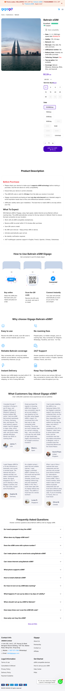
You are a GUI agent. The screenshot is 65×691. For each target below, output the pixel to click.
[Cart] (59, 9)
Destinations (9, 14)
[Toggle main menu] (62, 9)
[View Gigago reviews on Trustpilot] (53, 24)
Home (2, 14)
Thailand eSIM (29, 4)
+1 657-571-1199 (13, 650)
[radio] (46, 87)
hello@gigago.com (13, 653)
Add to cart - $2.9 (53, 149)
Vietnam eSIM (37, 2)
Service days (48, 83)
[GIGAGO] (7, 9)
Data (45, 102)
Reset (55, 83)
